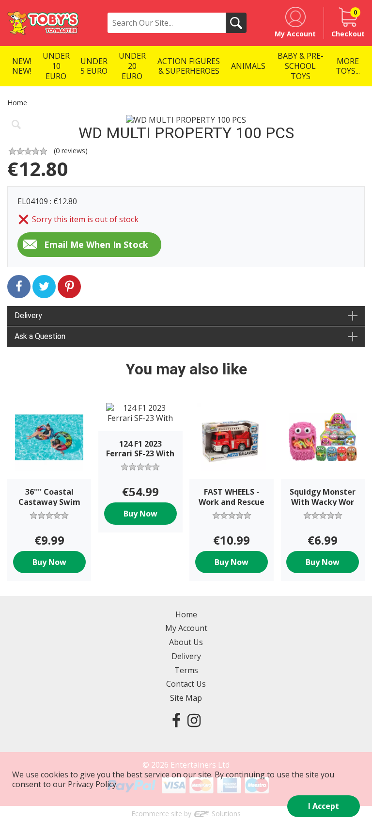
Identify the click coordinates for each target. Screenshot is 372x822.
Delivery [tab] (28, 315)
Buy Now (49, 562)
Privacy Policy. (93, 784)
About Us (186, 642)
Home (17, 102)
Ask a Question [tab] (40, 336)
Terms (186, 670)
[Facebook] (176, 719)
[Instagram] (194, 719)
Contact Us (186, 683)
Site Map (186, 698)
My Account (186, 628)
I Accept (323, 806)
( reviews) (71, 150)
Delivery (186, 656)
